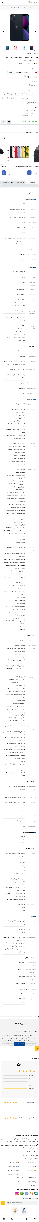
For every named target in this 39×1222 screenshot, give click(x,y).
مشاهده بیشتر (19, 1044)
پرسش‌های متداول (11, 1170)
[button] (35, 31)
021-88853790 (30, 1151)
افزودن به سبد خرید (3, 122)
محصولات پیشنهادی (31, 133)
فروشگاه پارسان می (29, 1162)
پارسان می (36, 8)
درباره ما (32, 1185)
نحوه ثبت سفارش (11, 1166)
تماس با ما (13, 1181)
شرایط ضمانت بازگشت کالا (28, 1177)
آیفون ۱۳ (13, 8)
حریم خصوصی (30, 1181)
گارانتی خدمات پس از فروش (12, 1176)
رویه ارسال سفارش (30, 1170)
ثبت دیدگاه (19, 1094)
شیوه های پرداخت (30, 1166)
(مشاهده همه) (19, 116)
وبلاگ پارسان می (11, 1162)
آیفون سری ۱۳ (21, 8)
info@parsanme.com (28, 1155)
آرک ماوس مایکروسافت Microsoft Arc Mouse (20, 166)
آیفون (29, 8)
